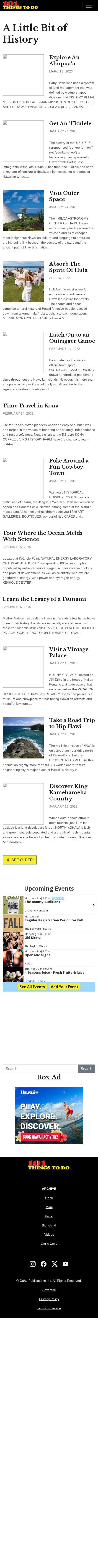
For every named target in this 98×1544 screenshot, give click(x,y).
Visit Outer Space (64, 196)
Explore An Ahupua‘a (64, 60)
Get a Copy (49, 1244)
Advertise (49, 1290)
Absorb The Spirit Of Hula (68, 267)
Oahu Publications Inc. (36, 1280)
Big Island (49, 1225)
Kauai (49, 1216)
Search (86, 1069)
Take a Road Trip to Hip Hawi (72, 723)
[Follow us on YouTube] (65, 1264)
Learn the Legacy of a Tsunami (44, 599)
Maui (49, 1207)
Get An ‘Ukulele (70, 123)
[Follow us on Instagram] (33, 1264)
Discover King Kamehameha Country (68, 792)
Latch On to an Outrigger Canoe (72, 338)
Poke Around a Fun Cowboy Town (69, 467)
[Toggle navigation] (89, 5)
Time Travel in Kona (31, 406)
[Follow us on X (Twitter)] (54, 1264)
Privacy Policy (49, 1299)
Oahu (49, 1198)
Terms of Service (49, 1308)
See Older (22, 860)
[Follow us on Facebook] (43, 1264)
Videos (49, 1234)
